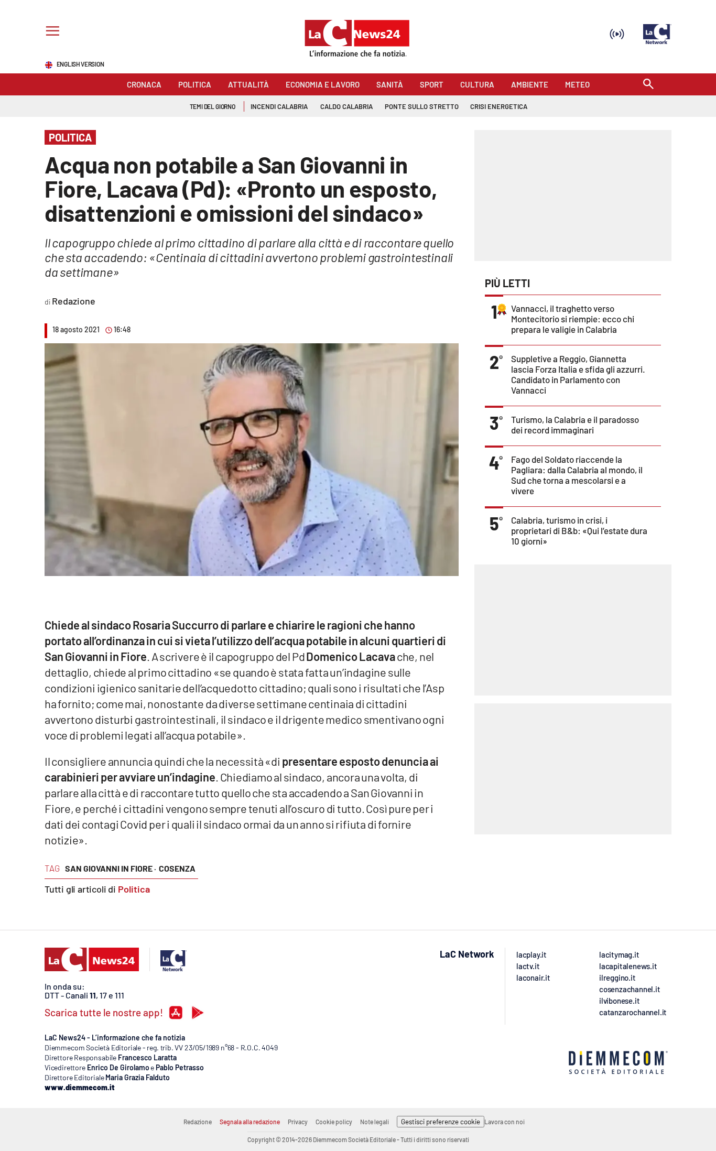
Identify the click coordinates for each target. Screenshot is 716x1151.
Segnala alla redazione (250, 1121)
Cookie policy (334, 1121)
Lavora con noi (504, 1121)
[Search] (648, 85)
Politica (134, 889)
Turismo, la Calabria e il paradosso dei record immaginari (575, 424)
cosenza (177, 868)
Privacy (298, 1121)
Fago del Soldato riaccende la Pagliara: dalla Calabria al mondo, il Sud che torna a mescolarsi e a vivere (577, 475)
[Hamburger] (51, 32)
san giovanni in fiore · (110, 868)
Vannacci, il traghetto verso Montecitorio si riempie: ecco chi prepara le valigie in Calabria (572, 318)
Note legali (374, 1121)
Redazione (197, 1121)
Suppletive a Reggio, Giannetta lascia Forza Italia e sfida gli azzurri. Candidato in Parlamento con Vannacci (578, 374)
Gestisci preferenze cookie (440, 1121)
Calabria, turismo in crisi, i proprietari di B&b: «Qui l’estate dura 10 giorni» (579, 530)
